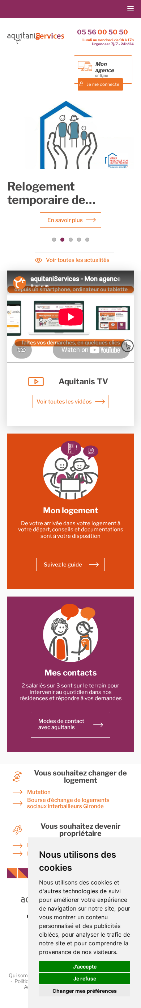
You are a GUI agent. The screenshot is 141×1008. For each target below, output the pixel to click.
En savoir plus (65, 220)
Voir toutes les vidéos (64, 401)
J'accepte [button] (85, 966)
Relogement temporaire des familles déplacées (49, 206)
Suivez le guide (63, 564)
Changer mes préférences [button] (84, 991)
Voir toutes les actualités (78, 260)
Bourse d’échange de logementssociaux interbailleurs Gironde (68, 803)
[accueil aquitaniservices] (35, 42)
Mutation (39, 792)
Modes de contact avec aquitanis (61, 724)
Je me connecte (103, 84)
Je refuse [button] (84, 978)
